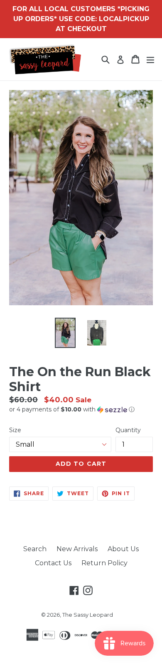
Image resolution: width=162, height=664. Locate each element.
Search (35, 549)
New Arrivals (77, 549)
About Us (123, 549)
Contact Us (53, 563)
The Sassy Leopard (87, 614)
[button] (81, 409)
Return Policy (104, 563)
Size (15, 430)
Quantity (128, 430)
